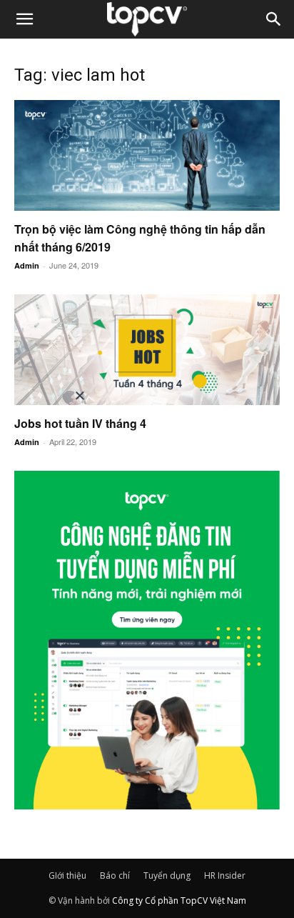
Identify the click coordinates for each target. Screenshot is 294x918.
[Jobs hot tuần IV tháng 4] (147, 349)
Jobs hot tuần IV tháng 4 (80, 423)
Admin (26, 265)
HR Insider (224, 875)
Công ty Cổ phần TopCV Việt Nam (179, 900)
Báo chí (115, 875)
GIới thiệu (67, 875)
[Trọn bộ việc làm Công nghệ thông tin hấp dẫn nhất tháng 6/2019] (147, 155)
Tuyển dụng (167, 875)
